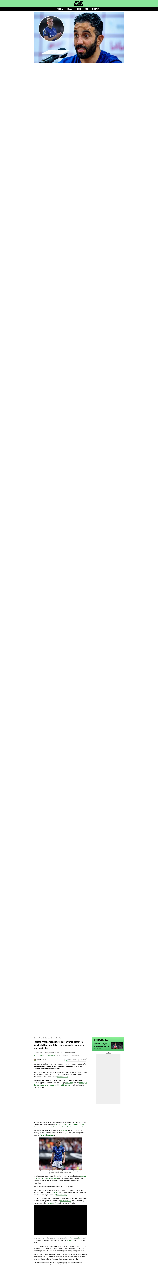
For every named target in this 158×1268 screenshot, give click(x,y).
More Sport (95, 9)
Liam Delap (69, 1083)
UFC (86, 9)
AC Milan (70, 1240)
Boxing (79, 9)
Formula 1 (70, 9)
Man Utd (58, 1038)
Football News (49, 1038)
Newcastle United (53, 1203)
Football (60, 9)
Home (36, 1038)
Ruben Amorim (62, 1077)
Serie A (72, 1238)
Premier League (65, 1201)
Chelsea (54, 1192)
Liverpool (64, 1130)
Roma (80, 1238)
